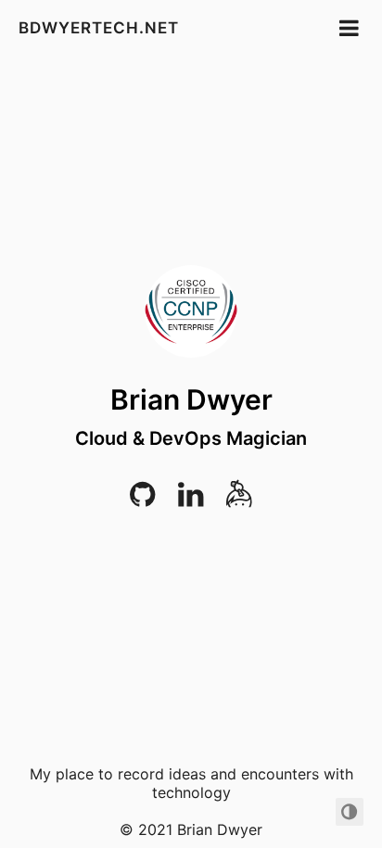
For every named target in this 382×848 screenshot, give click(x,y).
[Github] (142, 500)
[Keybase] (239, 500)
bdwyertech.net (99, 28)
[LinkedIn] (190, 500)
